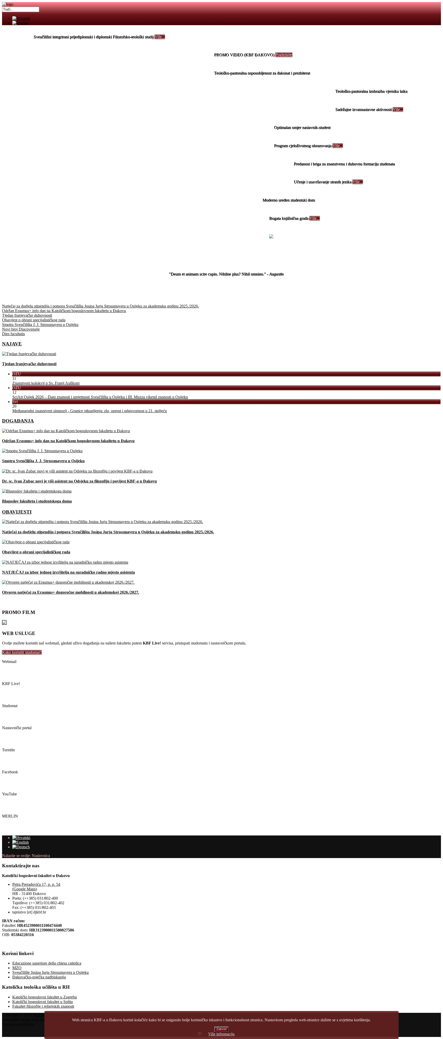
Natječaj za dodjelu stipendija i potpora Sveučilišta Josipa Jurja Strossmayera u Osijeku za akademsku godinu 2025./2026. (108, 532)
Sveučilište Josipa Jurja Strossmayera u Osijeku (50, 972)
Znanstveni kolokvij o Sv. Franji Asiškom (45, 383)
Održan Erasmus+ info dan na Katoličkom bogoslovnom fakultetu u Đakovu (68, 441)
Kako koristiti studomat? (22, 652)
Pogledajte (283, 55)
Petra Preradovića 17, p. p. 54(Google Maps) (36, 886)
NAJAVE (12, 344)
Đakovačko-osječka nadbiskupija (39, 977)
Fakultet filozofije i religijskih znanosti (43, 1006)
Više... (160, 37)
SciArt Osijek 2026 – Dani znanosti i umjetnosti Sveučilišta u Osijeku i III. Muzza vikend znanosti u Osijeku (100, 397)
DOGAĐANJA (18, 421)
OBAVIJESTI (17, 512)
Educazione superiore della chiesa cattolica (46, 963)
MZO (17, 968)
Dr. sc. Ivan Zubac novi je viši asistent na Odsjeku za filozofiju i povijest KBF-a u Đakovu (79, 481)
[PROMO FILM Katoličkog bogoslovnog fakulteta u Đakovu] (4, 623)
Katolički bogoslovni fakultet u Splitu (42, 1001)
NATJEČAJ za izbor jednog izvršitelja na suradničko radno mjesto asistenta (68, 572)
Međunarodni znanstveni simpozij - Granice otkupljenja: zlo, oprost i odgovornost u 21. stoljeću (89, 411)
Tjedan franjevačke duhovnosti (29, 364)
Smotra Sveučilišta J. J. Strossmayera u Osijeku (43, 461)
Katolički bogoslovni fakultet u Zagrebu (44, 997)
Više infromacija (221, 1034)
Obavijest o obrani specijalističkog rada (36, 552)
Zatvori (221, 1029)
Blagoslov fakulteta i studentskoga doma (37, 501)
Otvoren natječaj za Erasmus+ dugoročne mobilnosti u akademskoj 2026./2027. (70, 592)
